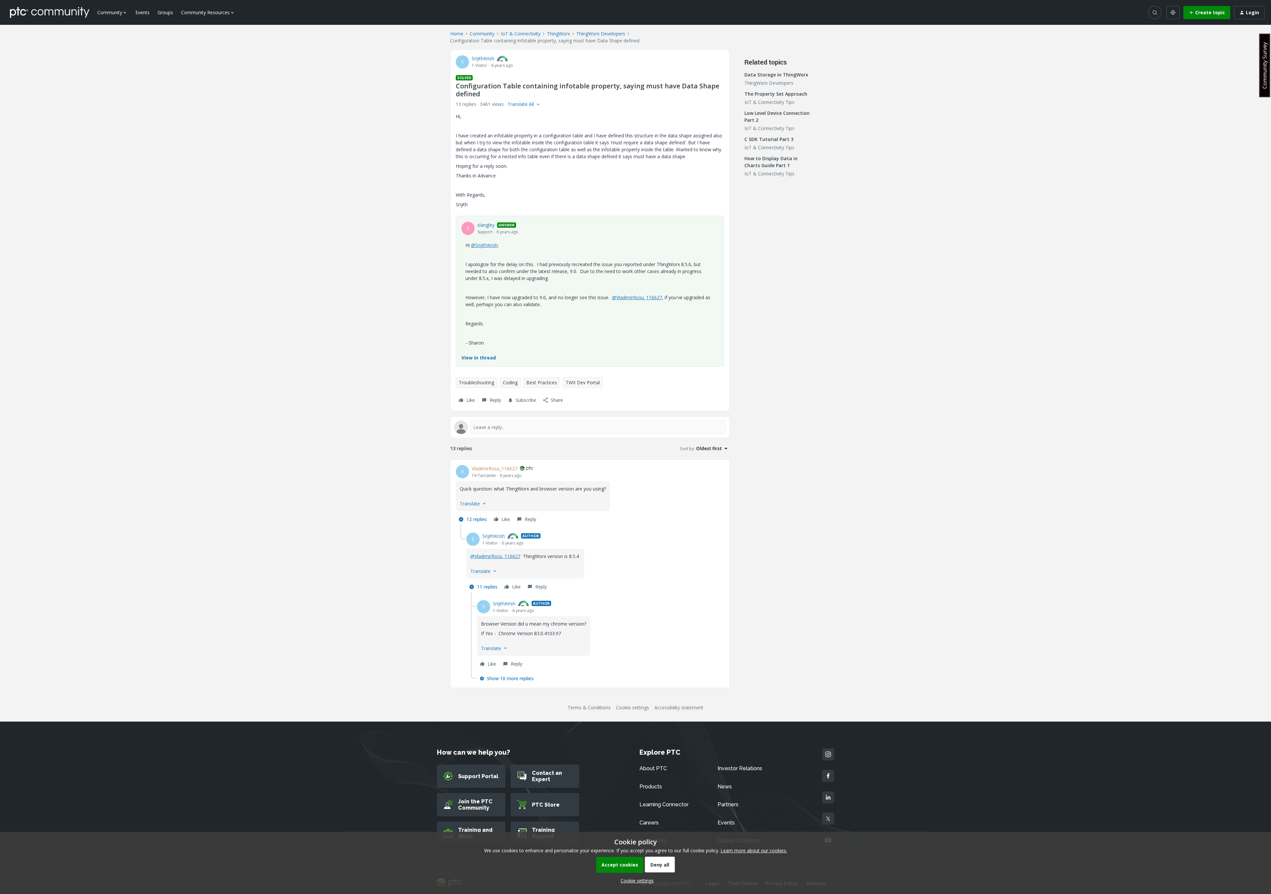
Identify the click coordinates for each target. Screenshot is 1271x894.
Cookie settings (632, 707)
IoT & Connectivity (521, 33)
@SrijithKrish (484, 245)
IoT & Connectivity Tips (769, 102)
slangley (485, 225)
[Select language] (1173, 12)
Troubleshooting (476, 382)
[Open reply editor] (590, 427)
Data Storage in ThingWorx (776, 74)
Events (142, 12)
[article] (590, 495)
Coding (510, 382)
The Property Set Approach (775, 94)
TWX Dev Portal (583, 382)
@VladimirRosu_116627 (637, 297)
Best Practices (541, 382)
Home (456, 33)
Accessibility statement (678, 707)
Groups (165, 12)
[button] (1206, 12)
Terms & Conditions (589, 707)
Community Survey (1264, 65)
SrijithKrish (483, 58)
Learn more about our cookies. (754, 850)
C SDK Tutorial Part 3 (768, 139)
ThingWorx (558, 33)
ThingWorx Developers (600, 33)
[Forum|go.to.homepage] (49, 12)
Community (482, 33)
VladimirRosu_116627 (494, 468)
